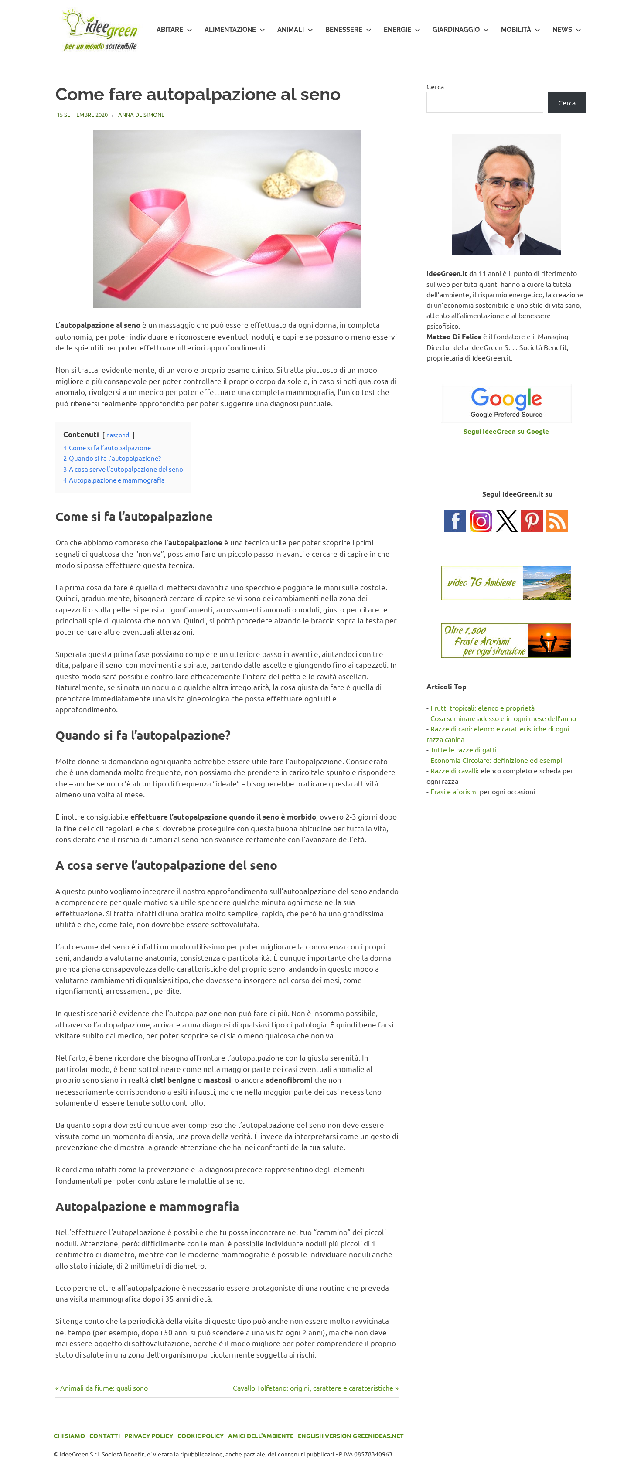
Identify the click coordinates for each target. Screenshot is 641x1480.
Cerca (435, 86)
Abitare (170, 30)
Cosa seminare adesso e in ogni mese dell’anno (503, 718)
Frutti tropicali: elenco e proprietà (482, 707)
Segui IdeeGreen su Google (506, 431)
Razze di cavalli (453, 770)
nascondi (118, 435)
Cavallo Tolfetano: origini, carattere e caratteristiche (313, 1387)
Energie (397, 30)
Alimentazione (230, 30)
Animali (290, 30)
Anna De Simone (141, 114)
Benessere (343, 30)
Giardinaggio (456, 30)
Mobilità (516, 30)
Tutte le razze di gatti (463, 749)
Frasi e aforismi (454, 791)
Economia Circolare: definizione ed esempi (496, 759)
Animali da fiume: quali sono (104, 1387)
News (562, 30)
